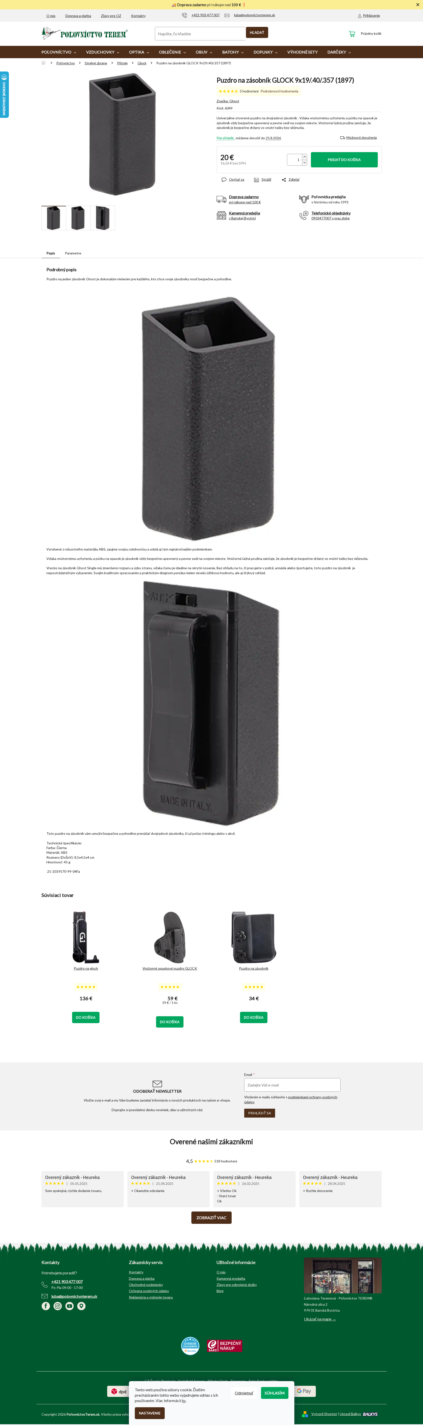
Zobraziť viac (211, 1217)
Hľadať (257, 32)
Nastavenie (150, 1413)
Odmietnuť (244, 1392)
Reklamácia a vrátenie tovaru (151, 1297)
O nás (51, 16)
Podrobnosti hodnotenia (279, 91)
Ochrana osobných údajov (149, 1291)
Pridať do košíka (344, 160)
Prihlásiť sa (259, 1113)
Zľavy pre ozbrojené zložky (237, 1284)
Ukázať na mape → (320, 1319)
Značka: (228, 101)
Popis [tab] (50, 253)
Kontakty (138, 16)
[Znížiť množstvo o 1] (304, 162)
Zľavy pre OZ (111, 16)
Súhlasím (275, 1392)
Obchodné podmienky (146, 1284)
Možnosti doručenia (361, 137)
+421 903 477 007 (67, 1281)
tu (183, 1400)
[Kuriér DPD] (119, 1391)
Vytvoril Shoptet (324, 1414)
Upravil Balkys (350, 1414)
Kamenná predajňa (231, 1278)
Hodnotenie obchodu (211, 1141)
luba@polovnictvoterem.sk (74, 1296)
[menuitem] (59, 52)
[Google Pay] (304, 1391)
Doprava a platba (78, 16)
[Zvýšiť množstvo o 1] (304, 157)
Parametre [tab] (73, 253)
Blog (220, 1291)
